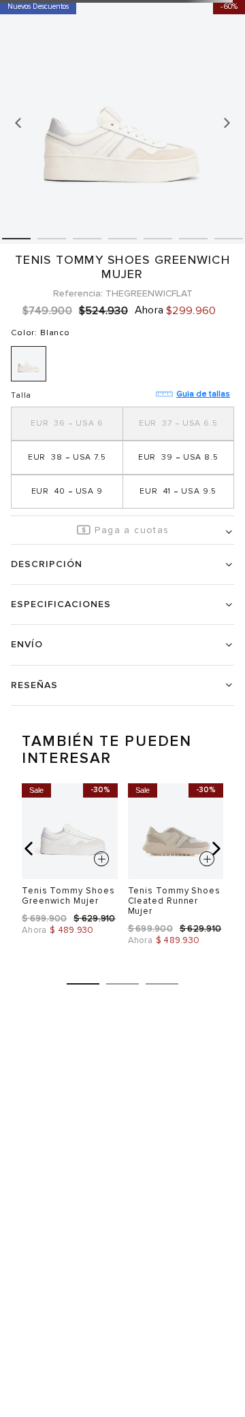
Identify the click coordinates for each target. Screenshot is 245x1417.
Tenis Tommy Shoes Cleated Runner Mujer (174, 901)
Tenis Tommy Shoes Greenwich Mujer (68, 895)
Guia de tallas (203, 394)
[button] (67, 424)
